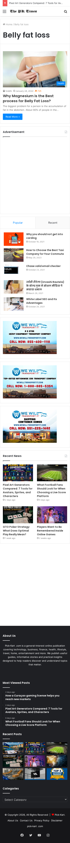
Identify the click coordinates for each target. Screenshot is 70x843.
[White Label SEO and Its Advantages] (14, 304)
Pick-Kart (60, 814)
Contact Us (26, 820)
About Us (13, 820)
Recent (52, 222)
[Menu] (4, 13)
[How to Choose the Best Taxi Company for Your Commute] (14, 255)
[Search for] (65, 13)
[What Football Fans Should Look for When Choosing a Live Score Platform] (52, 472)
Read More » (13, 116)
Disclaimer (56, 820)
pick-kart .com (35, 826)
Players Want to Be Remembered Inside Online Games (50, 530)
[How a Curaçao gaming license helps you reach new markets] (13, 748)
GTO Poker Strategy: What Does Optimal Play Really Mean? (16, 530)
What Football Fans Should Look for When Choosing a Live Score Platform (51, 490)
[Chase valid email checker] (14, 271)
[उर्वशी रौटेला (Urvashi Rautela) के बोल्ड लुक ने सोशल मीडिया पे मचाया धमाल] (14, 287)
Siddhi (9, 91)
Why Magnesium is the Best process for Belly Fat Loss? (28, 98)
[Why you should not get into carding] (14, 239)
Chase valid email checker (43, 266)
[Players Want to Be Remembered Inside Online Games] (52, 514)
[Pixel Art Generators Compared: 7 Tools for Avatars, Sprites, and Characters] (18, 472)
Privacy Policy (41, 820)
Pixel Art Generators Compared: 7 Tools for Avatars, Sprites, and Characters (17, 490)
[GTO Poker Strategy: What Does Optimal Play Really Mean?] (18, 514)
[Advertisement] (35, 175)
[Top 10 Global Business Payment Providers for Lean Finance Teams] (57, 761)
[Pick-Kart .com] (23, 11)
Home (8, 24)
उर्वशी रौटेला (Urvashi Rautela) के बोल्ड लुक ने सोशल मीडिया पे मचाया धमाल (45, 285)
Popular (18, 222)
